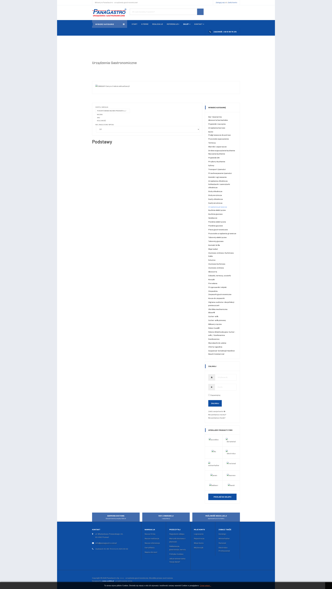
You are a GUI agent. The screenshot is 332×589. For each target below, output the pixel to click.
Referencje (172, 24)
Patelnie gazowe (215, 226)
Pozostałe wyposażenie (218, 139)
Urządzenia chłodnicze (218, 181)
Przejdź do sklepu (222, 497)
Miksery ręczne (215, 324)
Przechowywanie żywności (220, 173)
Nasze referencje (152, 543)
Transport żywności (217, 169)
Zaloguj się (220, 2)
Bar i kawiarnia (215, 117)
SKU (98, 118)
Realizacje (157, 24)
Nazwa (100, 114)
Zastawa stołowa (216, 268)
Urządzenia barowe (216, 128)
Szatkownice (213, 339)
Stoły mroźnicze (215, 195)
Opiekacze (212, 218)
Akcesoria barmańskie (218, 120)
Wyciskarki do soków (217, 343)
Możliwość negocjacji (216, 517)
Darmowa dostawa (116, 517)
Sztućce (211, 260)
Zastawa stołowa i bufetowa (221, 253)
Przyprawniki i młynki (217, 287)
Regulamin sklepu (176, 534)
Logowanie (198, 534)
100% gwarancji (166, 517)
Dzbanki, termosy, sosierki (219, 276)
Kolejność (101, 121)
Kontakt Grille (214, 245)
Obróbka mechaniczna (217, 309)
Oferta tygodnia (215, 347)
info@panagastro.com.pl (106, 543)
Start (134, 24)
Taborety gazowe (215, 241)
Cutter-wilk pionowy (217, 320)
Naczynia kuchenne (216, 154)
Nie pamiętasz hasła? (216, 418)
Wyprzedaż (213, 249)
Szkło (210, 256)
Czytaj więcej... (205, 586)
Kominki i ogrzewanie (217, 177)
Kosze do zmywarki (216, 298)
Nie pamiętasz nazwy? (217, 415)
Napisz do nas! (151, 552)
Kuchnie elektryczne (217, 210)
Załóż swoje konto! (216, 411)
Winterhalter (224, 538)
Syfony (211, 165)
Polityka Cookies (176, 554)
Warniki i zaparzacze (217, 147)
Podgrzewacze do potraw (219, 135)
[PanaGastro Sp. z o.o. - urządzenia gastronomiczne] (109, 13)
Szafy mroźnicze (215, 203)
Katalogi (222, 534)
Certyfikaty (149, 548)
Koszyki (211, 279)
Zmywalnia (213, 291)
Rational (222, 543)
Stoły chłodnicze (215, 191)
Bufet (210, 132)
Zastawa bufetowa (216, 264)
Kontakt (198, 24)
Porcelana (212, 283)
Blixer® (211, 312)
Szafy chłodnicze (215, 199)
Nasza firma (150, 534)
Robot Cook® (214, 328)
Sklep (186, 24)
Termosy (212, 143)
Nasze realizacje (152, 538)
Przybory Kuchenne (216, 162)
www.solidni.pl (108, 581)
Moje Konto (199, 543)
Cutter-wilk (213, 316)
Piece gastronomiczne (218, 230)
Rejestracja (199, 538)
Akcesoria (212, 272)
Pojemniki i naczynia (217, 124)
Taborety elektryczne (217, 237)
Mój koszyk (198, 548)
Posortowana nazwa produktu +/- (112, 111)
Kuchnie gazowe (215, 214)
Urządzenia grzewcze (217, 207)
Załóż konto (232, 2)
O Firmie (144, 24)
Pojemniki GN (213, 158)
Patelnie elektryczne (217, 222)
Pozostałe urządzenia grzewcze (222, 233)
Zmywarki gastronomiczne (219, 294)
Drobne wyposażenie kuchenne (221, 151)
